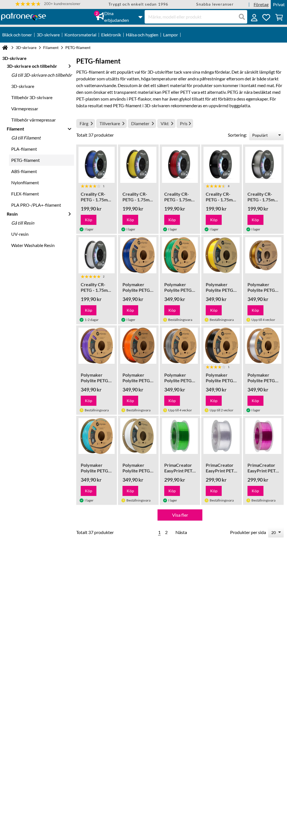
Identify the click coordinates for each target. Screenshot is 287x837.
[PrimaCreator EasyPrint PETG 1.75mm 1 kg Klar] (221, 436)
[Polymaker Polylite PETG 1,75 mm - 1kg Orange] (138, 346)
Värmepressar (24, 108)
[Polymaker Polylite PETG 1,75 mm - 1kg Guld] (263, 255)
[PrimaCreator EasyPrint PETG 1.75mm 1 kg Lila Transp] (263, 436)
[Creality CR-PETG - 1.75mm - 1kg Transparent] (263, 165)
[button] (47, 3)
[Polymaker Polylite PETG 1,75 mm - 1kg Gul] (221, 255)
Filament (51, 47)
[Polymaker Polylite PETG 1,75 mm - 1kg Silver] (180, 346)
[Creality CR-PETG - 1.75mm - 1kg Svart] (221, 165)
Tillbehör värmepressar (33, 119)
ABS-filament (24, 171)
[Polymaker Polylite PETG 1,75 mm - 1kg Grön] (180, 255)
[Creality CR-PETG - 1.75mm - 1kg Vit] (96, 255)
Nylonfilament (25, 182)
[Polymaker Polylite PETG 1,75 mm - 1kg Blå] (138, 255)
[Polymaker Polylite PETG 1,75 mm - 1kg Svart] (221, 346)
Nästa (181, 532)
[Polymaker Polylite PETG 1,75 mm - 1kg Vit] (138, 436)
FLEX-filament (25, 193)
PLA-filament (24, 148)
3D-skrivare (26, 47)
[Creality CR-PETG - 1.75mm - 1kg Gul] (138, 165)
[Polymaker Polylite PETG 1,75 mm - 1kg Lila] (96, 346)
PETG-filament (25, 160)
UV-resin (20, 234)
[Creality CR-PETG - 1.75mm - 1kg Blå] (96, 165)
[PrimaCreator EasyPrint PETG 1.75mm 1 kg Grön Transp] (180, 436)
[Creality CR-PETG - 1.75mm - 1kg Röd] (180, 165)
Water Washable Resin (33, 245)
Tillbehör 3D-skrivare (31, 97)
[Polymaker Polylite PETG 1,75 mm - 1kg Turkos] (96, 436)
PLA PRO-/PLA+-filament (36, 204)
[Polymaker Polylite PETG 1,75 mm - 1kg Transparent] (263, 346)
